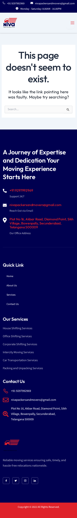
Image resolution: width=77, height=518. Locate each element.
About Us (12, 285)
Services (11, 295)
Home (10, 276)
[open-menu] (70, 23)
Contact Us (13, 304)
